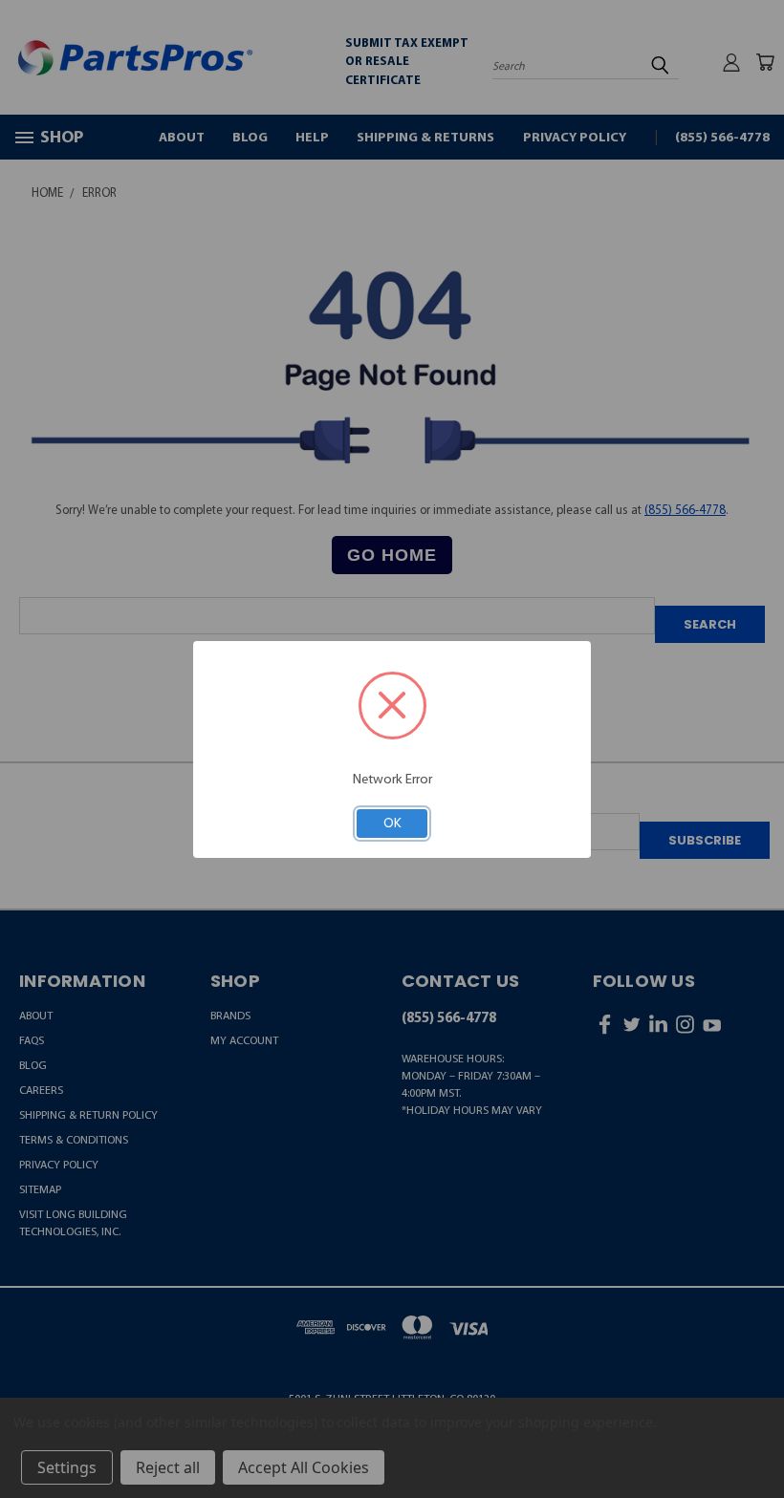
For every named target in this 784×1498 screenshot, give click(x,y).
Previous (753, 1441)
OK (392, 822)
